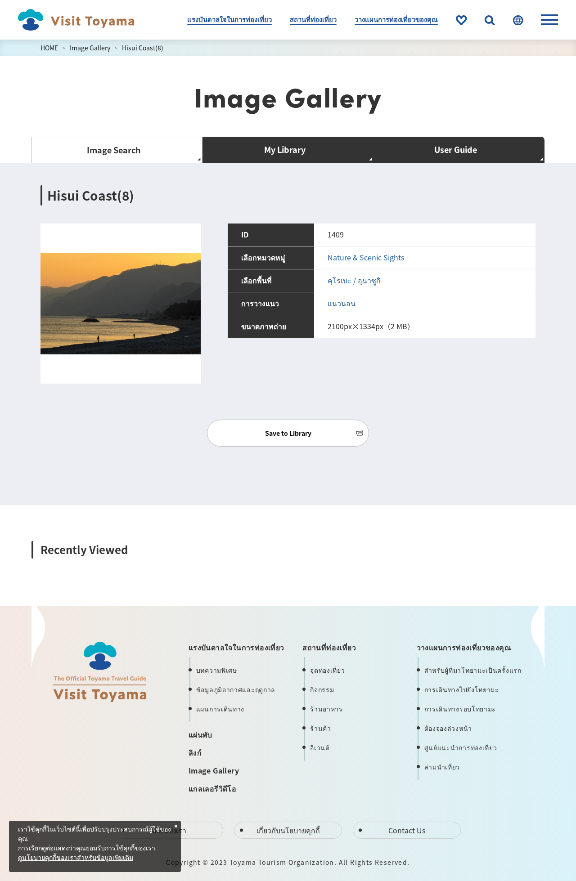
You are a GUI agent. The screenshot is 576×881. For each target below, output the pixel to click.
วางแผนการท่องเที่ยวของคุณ (396, 19)
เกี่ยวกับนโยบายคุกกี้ (288, 830)
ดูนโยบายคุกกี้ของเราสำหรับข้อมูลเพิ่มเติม (75, 858)
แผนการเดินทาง (220, 708)
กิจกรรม (322, 689)
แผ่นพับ (200, 734)
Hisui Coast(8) (142, 47)
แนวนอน (342, 303)
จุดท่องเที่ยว (327, 670)
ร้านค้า (320, 728)
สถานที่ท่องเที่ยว (313, 19)
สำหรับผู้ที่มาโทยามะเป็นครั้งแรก (473, 670)
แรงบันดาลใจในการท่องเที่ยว (229, 19)
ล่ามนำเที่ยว (442, 766)
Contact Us (406, 830)
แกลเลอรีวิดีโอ (212, 788)
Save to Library (288, 433)
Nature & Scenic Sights (366, 257)
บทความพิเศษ (216, 670)
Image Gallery (90, 47)
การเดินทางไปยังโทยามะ (461, 689)
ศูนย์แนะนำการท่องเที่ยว (460, 747)
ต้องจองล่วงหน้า (448, 728)
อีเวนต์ (320, 747)
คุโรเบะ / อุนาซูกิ (354, 280)
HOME (49, 47)
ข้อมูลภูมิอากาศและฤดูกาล (235, 689)
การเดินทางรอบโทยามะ (460, 708)
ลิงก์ (195, 752)
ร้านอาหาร (326, 708)
